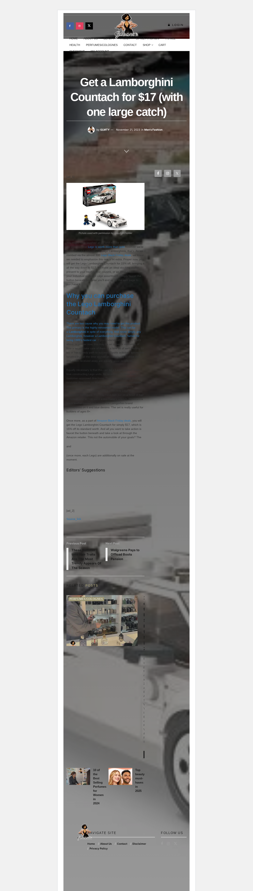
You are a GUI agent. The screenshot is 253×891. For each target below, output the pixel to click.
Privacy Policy (99, 848)
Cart (162, 45)
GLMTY (105, 129)
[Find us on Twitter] (89, 25)
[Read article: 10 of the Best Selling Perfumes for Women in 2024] (78, 776)
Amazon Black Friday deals (114, 420)
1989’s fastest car (85, 340)
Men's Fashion (153, 129)
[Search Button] (185, 45)
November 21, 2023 (128, 129)
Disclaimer (139, 843)
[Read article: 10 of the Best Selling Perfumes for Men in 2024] (102, 620)
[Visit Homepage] (126, 26)
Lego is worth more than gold (106, 246)
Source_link (73, 519)
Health (74, 45)
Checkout (77, 51)
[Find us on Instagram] (79, 25)
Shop (146, 45)
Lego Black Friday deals (116, 255)
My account (100, 51)
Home (91, 843)
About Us (106, 843)
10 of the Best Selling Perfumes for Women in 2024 (99, 786)
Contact (130, 45)
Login (177, 25)
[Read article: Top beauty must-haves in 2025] (120, 776)
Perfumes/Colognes (102, 45)
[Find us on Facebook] (70, 25)
